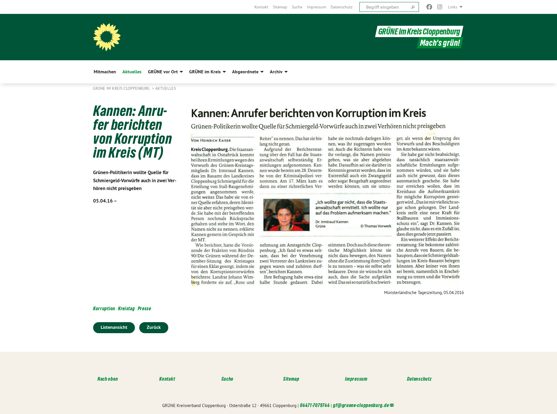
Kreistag (126, 308)
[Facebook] (429, 7)
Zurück (154, 327)
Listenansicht (114, 327)
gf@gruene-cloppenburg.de (361, 405)
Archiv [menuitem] (276, 72)
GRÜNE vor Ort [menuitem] (163, 72)
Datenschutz (341, 7)
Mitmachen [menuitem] (105, 72)
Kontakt (261, 7)
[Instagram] (440, 7)
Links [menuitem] (452, 7)
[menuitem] (261, 7)
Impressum (316, 7)
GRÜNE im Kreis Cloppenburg (419, 31)
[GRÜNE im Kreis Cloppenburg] (107, 37)
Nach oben (107, 379)
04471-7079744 (315, 405)
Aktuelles (165, 88)
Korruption (104, 308)
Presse (144, 308)
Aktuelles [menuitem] (132, 72)
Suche (297, 7)
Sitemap (280, 7)
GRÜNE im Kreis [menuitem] (205, 72)
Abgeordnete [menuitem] (245, 72)
